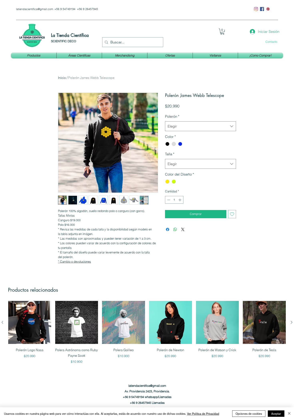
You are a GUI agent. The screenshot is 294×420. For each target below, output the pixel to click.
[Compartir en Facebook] (167, 229)
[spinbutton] (174, 200)
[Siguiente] (291, 322)
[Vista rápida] (29, 322)
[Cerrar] (289, 413)
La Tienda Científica (70, 35)
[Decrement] (168, 200)
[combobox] (200, 126)
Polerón (172, 116)
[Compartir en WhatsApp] (175, 229)
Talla (169, 154)
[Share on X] (182, 229)
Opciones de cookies (249, 414)
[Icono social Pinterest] (268, 9)
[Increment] (180, 200)
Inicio (62, 78)
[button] (222, 31)
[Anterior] (2, 322)
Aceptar (276, 414)
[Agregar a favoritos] (232, 214)
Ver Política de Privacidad (203, 414)
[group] (147, 332)
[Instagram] (256, 9)
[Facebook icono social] (262, 9)
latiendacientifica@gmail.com (34, 9)
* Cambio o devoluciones (74, 261)
